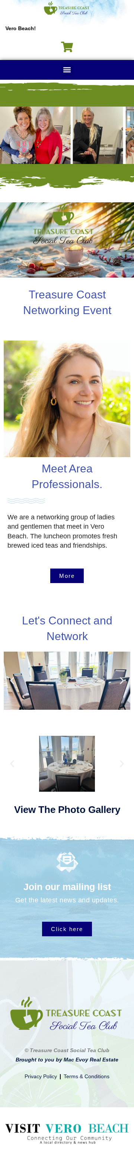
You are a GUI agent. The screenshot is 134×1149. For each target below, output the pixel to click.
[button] (67, 70)
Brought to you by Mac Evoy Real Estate (67, 1060)
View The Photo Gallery (67, 809)
